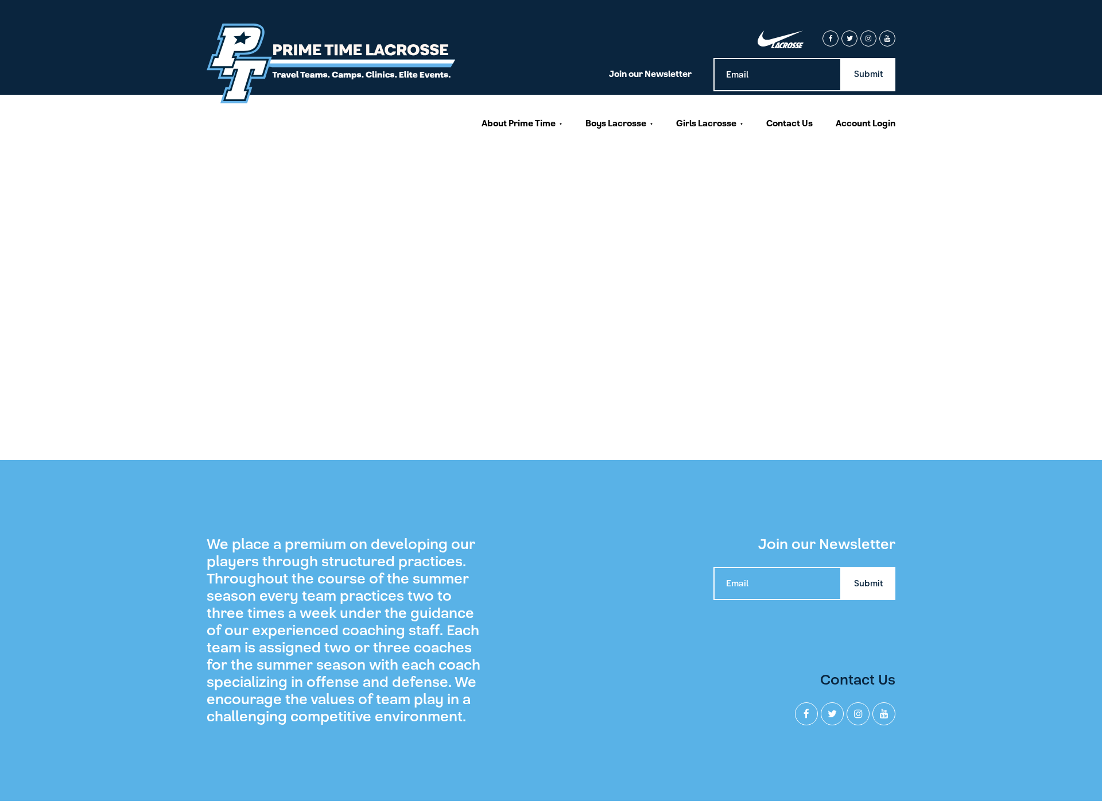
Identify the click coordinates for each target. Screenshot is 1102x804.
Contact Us (789, 123)
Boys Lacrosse (615, 123)
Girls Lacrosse (706, 123)
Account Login (865, 123)
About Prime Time (519, 123)
